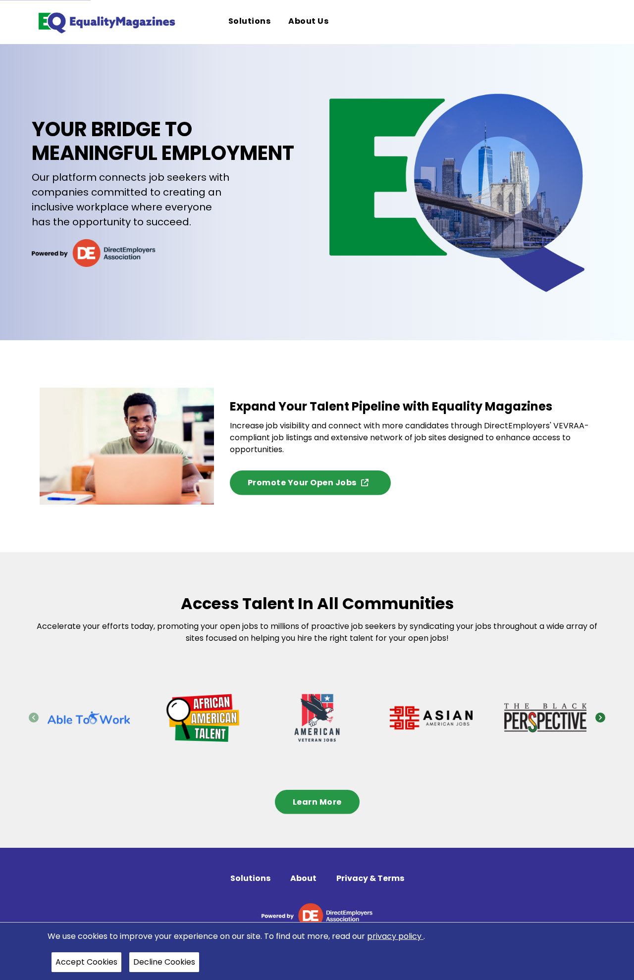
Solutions (250, 878)
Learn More (317, 802)
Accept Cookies (86, 962)
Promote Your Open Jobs (302, 482)
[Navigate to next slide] (600, 717)
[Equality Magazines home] (106, 22)
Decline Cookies (164, 962)
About (303, 878)
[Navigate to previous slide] (34, 717)
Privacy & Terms (370, 878)
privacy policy (395, 936)
